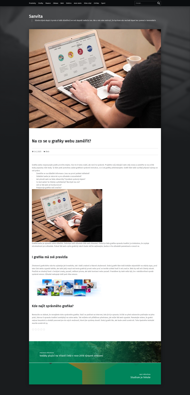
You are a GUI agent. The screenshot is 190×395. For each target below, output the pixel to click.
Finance (48, 3)
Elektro (68, 3)
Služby (40, 3)
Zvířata (96, 3)
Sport (103, 3)
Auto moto (77, 3)
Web (62, 3)
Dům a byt (87, 3)
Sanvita (36, 16)
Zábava (55, 3)
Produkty (32, 3)
